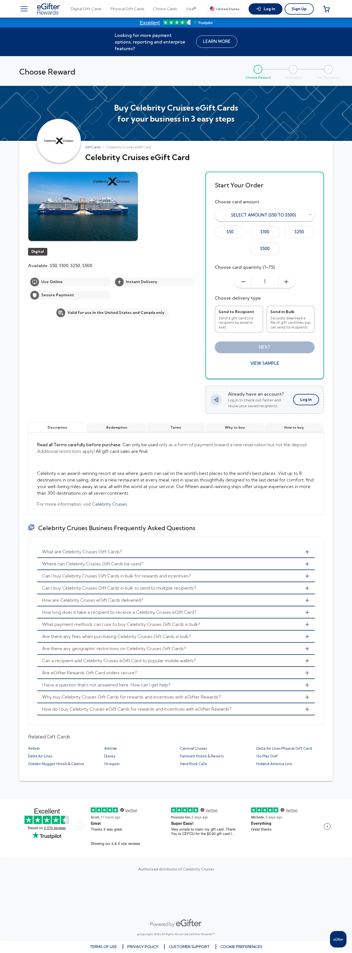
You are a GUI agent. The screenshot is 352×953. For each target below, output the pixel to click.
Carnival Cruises (193, 748)
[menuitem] (176, 552)
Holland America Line (274, 764)
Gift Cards (93, 147)
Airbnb (34, 748)
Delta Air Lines (40, 756)
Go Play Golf (267, 756)
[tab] (86, 9)
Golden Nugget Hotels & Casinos (56, 764)
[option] (230, 232)
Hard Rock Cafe (193, 764)
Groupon (112, 764)
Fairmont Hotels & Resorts (202, 756)
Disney (109, 756)
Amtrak (110, 748)
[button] (265, 9)
